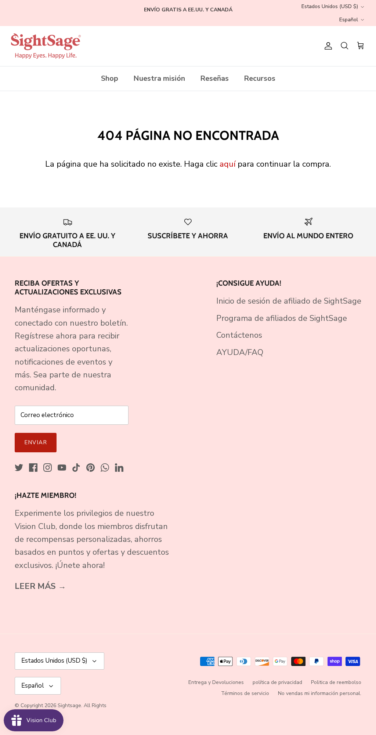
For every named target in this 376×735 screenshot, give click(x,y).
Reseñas (214, 78)
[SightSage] (46, 46)
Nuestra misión (159, 78)
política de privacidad (277, 682)
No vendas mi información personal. (319, 693)
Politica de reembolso (336, 682)
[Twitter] (19, 467)
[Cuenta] (327, 45)
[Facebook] (33, 467)
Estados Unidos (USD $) (329, 6)
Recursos (259, 78)
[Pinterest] (90, 467)
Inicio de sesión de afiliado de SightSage (288, 301)
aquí (227, 164)
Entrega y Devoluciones (216, 682)
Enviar (35, 442)
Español (348, 19)
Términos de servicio (245, 693)
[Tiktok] (76, 467)
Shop (109, 78)
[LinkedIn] (119, 467)
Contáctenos (239, 335)
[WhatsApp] (105, 467)
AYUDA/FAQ (239, 352)
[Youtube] (62, 467)
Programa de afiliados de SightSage (281, 318)
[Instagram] (47, 467)
